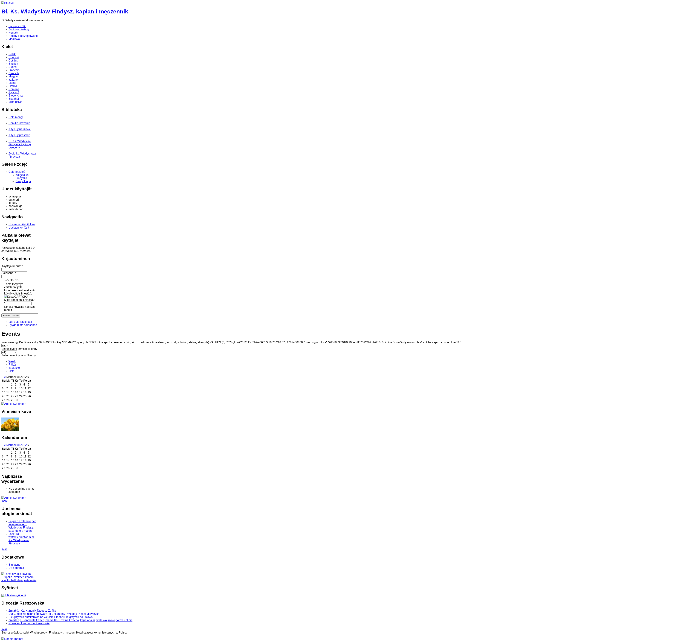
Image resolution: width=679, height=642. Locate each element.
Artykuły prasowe (19, 135)
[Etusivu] (7, 2)
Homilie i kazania (19, 123)
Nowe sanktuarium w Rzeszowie (29, 623)
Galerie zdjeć (16, 171)
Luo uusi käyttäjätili (20, 321)
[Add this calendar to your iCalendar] (13, 403)
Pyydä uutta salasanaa (22, 324)
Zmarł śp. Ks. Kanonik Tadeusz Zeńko (32, 610)
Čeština (13, 60)
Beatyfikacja (23, 181)
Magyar (13, 76)
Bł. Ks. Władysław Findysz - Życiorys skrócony (19, 144)
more (4, 501)
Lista (11, 370)
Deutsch (13, 73)
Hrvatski (13, 57)
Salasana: (8, 273)
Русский (13, 92)
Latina (12, 82)
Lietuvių (13, 85)
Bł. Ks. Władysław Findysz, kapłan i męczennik (64, 11)
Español (13, 98)
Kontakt (13, 32)
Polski (12, 54)
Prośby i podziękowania (23, 35)
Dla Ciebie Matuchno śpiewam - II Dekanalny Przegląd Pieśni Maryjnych (53, 613)
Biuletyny (14, 564)
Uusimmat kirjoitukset (21, 224)
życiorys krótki (17, 26)
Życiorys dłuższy (18, 29)
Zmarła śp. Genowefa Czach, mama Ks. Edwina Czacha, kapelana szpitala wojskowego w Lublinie (70, 620)
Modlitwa (14, 38)
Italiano (13, 79)
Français (13, 70)
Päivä (12, 364)
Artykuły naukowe (19, 129)
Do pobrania (16, 567)
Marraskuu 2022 (16, 445)
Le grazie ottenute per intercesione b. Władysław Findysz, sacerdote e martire (22, 526)
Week (12, 361)
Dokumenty (15, 117)
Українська (15, 101)
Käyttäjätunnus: (12, 266)
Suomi (12, 66)
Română (13, 89)
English (13, 63)
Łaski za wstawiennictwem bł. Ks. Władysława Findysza (21, 538)
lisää (4, 549)
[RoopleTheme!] (12, 638)
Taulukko (14, 367)
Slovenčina (15, 95)
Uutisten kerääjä (18, 227)
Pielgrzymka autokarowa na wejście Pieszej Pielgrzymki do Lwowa (50, 616)
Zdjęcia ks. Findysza (22, 176)
